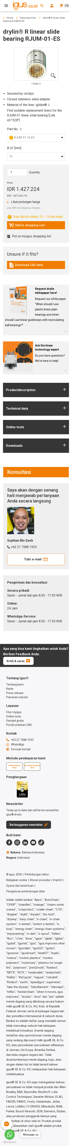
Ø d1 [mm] (14, 148)
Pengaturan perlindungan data (25, 891)
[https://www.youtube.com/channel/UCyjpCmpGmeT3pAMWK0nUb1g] (33, 842)
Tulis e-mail (32, 559)
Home (10, 18)
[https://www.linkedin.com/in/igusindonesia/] (25, 842)
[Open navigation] (6, 5)
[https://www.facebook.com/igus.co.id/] (9, 842)
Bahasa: (27, 852)
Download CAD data (26, 266)
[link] (36, 266)
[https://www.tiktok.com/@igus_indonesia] (41, 842)
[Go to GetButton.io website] (9, 1142)
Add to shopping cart (27, 226)
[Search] (42, 5)
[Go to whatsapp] (10, 1134)
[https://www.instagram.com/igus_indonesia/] (17, 842)
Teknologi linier (28, 18)
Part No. (12, 129)
